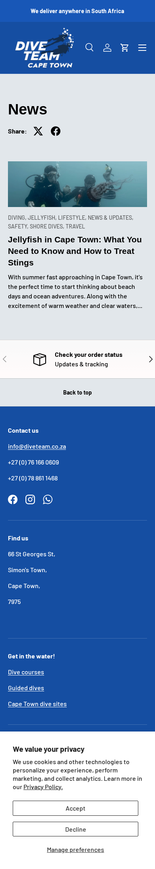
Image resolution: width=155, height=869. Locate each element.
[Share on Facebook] (55, 131)
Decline (75, 829)
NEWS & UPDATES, (111, 217)
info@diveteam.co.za (37, 446)
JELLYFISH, (43, 217)
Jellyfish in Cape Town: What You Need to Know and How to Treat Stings (75, 251)
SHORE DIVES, (48, 226)
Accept (75, 808)
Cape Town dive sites (37, 703)
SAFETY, (19, 226)
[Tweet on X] (38, 131)
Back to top (77, 392)
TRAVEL (75, 226)
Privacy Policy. (43, 786)
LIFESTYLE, (73, 217)
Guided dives (26, 687)
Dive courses (26, 671)
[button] (125, 47)
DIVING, (18, 217)
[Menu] (142, 47)
